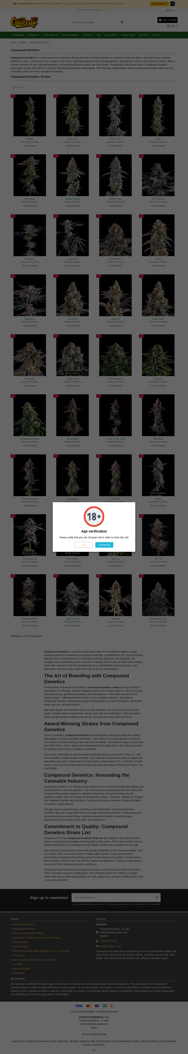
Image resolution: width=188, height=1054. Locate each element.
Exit (83, 545)
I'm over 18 (104, 545)
